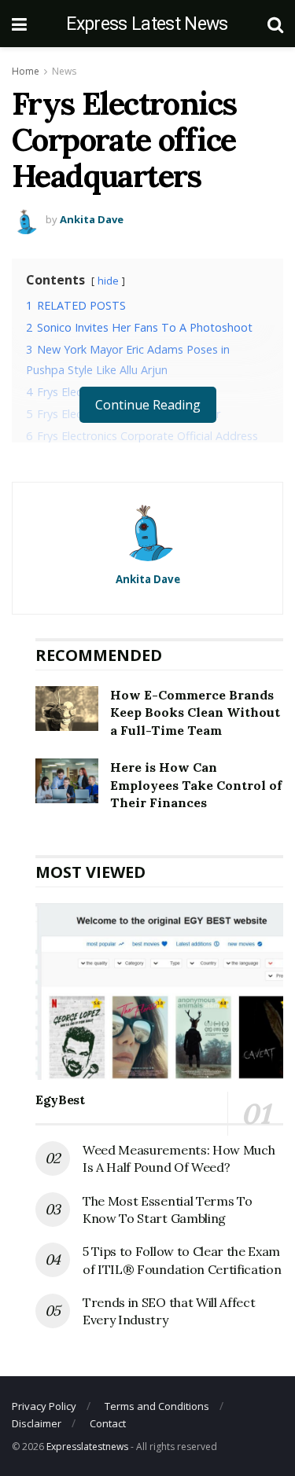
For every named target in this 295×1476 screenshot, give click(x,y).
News (64, 71)
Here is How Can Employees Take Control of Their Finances (196, 784)
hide (108, 281)
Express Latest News (146, 24)
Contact (108, 1423)
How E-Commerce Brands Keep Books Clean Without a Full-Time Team (195, 712)
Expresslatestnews (87, 1446)
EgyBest (60, 1099)
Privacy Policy (44, 1406)
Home (25, 71)
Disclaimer (36, 1423)
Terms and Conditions (157, 1406)
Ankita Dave (92, 219)
